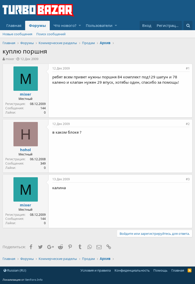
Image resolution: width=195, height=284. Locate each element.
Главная (13, 25)
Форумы (37, 25)
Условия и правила (95, 270)
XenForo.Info (34, 279)
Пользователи (99, 25)
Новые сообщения (17, 34)
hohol (25, 149)
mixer (10, 59)
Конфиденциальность (132, 270)
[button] (79, 25)
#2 (188, 124)
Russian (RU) (16, 270)
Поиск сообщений (51, 34)
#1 (188, 68)
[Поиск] (188, 25)
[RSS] (189, 270)
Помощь (160, 270)
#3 (188, 179)
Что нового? (65, 25)
